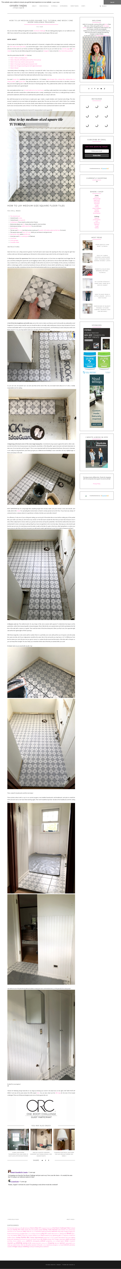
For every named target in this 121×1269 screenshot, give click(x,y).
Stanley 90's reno (18, 1230)
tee (25, 1245)
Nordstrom (97, 223)
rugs (14, 1243)
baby (24, 1231)
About (34, 6)
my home (43, 1239)
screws (20, 218)
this (24, 224)
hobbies (13, 1237)
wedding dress (39, 1246)
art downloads (18, 1231)
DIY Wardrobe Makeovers (13, 1228)
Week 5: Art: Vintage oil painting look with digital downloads (26, 66)
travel (62, 1245)
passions (24, 1241)
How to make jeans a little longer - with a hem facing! (102, 296)
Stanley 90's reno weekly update (33, 1230)
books (9, 1233)
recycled (10, 1243)
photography (36, 1241)
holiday (18, 1237)
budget (22, 1233)
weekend (45, 1246)
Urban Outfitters (96, 208)
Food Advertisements (94, 168)
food (42, 1235)
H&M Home (97, 200)
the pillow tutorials (31, 1245)
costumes (37, 1233)
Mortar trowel (14, 228)
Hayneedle (97, 202)
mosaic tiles (16, 79)
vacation (9, 1246)
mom (106, 24)
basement (38, 1231)
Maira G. (72, 1264)
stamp (73, 1243)
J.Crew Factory (96, 219)
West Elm (96, 211)
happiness (66, 1235)
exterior (15, 1235)
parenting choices (12, 1241)
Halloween (27, 1228)
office (53, 1239)
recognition (72, 1241)
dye (73, 1233)
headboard (72, 1235)
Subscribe (97, 155)
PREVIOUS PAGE (13, 1219)
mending (16, 1239)
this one (20, 230)
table (22, 1245)
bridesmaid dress (15, 1233)
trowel (18, 511)
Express (97, 218)
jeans (56, 1237)
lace (67, 1237)
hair (62, 1235)
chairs (26, 1233)
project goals (60, 1241)
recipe (66, 1241)
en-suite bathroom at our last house (34, 90)
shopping (51, 1243)
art (14, 1231)
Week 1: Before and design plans (18, 58)
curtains (49, 1233)
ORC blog (57, 1093)
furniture (46, 1235)
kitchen (63, 1237)
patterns (29, 1241)
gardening (55, 1235)
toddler (44, 1245)
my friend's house (35, 1239)
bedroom (54, 1231)
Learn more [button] (56, 2)
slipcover (56, 1243)
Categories (63, 6)
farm (26, 1235)
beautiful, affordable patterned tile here (49, 230)
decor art (54, 1233)
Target (97, 205)
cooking (33, 1233)
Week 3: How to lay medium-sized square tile (22, 62)
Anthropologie (97, 198)
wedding (26, 1246)
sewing (19, 1243)
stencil (15, 1245)
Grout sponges (14, 240)
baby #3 (33, 1231)
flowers (38, 1235)
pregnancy (49, 1241)
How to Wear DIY (35, 1228)
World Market (96, 213)
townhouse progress (52, 1245)
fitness (35, 1235)
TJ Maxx (97, 206)
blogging (66, 1231)
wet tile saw (27, 234)
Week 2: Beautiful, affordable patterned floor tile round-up (25, 60)
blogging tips (71, 1231)
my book (28, 1239)
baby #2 (29, 1231)
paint (67, 1239)
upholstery (72, 1245)
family (23, 1235)
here (25, 55)
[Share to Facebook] (45, 1160)
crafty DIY (43, 1234)
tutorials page (65, 49)
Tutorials (54, 6)
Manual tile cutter (15, 234)
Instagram (46, 51)
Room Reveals (44, 6)
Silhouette (9, 1229)
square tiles (22, 81)
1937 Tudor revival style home (18, 46)
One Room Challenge (39, 31)
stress (18, 1245)
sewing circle (27, 1243)
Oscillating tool (14, 222)
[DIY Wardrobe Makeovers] (97, 467)
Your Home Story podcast (65, 51)
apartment (10, 1231)
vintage (14, 1246)
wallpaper (20, 1246)
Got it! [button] (112, 2)
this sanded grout (23, 236)
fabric (20, 1235)
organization (62, 1239)
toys (59, 1245)
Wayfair (97, 210)
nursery (49, 1239)
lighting (73, 1237)
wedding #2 (32, 1246)
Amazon (97, 197)
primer (54, 1241)
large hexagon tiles (52, 79)
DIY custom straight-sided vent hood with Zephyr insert (102, 283)
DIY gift (22, 1228)
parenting (72, 1239)
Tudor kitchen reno (63, 1230)
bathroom (44, 1231)
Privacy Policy (96, 484)
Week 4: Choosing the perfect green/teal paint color (23, 64)
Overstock (96, 203)
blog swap (61, 1231)
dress (69, 1233)
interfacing (52, 1237)
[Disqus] (41, 1191)
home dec (25, 1237)
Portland (72, 1228)
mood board (22, 1239)
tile (41, 1245)
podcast (42, 1241)
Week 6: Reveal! (14, 68)
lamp (69, 1237)
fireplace (30, 1235)
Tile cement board (15, 216)
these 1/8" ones (26, 232)
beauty (49, 1231)
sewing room (44, 1243)
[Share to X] (42, 1160)
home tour (47, 1237)
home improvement (36, 1237)
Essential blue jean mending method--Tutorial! (102, 270)
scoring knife (21, 220)
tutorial (66, 1245)
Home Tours (74, 6)
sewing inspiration (36, 1243)
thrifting (38, 1245)
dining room (63, 1233)
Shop (83, 6)
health (9, 1237)
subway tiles (61, 79)
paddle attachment (26, 226)
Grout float (13, 238)
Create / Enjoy (55, 1264)
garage (50, 1235)
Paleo (68, 1228)
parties (19, 1241)
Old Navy (96, 224)
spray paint (69, 1243)
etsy (12, 1235)
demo (58, 1233)
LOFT (96, 221)
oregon (57, 1239)
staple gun (10, 1245)
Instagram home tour (46, 1228)
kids (60, 1237)
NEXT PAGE (70, 1219)
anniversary (71, 1230)
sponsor (62, 1243)
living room (10, 1239)
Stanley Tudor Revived (50, 1230)
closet (29, 1233)
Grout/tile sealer (14, 242)
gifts (60, 1235)
